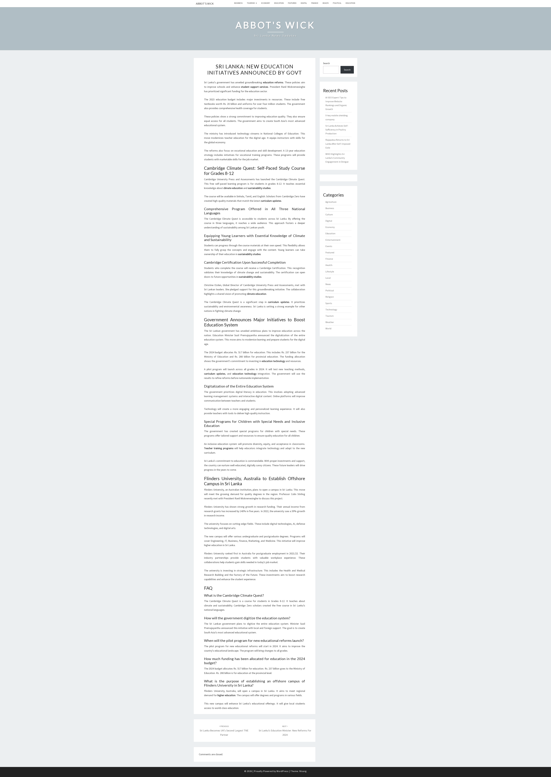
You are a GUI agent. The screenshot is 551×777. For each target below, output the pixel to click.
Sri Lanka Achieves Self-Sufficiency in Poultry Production (336, 129)
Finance (314, 3)
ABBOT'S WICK (205, 3)
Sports (328, 303)
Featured (292, 3)
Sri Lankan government (222, 330)
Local (328, 277)
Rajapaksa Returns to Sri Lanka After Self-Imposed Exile (337, 143)
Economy (265, 3)
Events (328, 246)
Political (337, 3)
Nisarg (303, 771)
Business (238, 3)
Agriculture (330, 201)
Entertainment (333, 239)
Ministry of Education (216, 356)
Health (326, 3)
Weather (329, 322)
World (328, 328)
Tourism (251, 3)
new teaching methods (291, 369)
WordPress (282, 771)
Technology (331, 309)
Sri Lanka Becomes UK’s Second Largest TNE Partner (224, 730)
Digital (304, 3)
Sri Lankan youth (255, 227)
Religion (329, 296)
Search (326, 63)
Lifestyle (329, 271)
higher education (213, 545)
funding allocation (295, 356)
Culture (329, 214)
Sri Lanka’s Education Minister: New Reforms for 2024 (285, 730)
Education (279, 3)
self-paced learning (225, 183)
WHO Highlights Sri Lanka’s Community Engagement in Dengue (337, 158)
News (328, 284)
